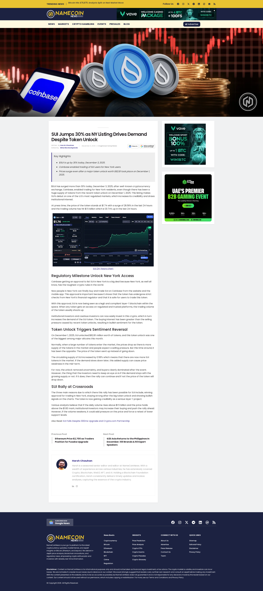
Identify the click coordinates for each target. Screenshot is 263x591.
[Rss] (214, 4)
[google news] (60, 522)
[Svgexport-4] (207, 522)
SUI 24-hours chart (103, 268)
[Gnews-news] (209, 4)
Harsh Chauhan (67, 145)
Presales (114, 24)
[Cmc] (204, 4)
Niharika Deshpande (69, 148)
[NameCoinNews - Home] (65, 14)
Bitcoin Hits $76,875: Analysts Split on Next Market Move (96, 2)
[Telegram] (194, 4)
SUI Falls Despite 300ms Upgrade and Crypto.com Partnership (96, 421)
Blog (127, 24)
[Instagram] (183, 4)
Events (102, 24)
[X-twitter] (188, 4)
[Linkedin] (199, 4)
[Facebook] (178, 4)
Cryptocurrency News (107, 146)
